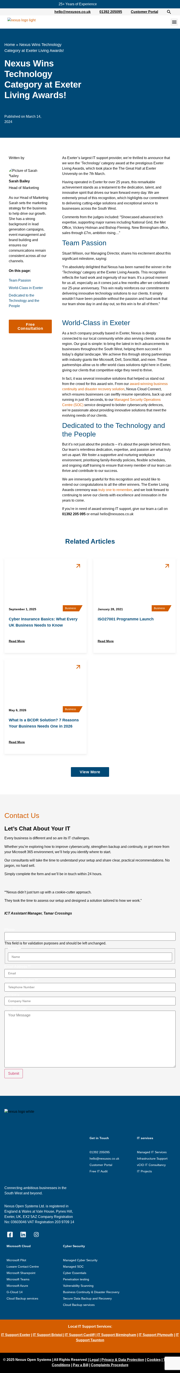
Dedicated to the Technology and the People (24, 300)
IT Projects (144, 1171)
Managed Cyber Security (80, 1260)
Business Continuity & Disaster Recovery (91, 1292)
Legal (94, 1360)
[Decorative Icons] (9, 1234)
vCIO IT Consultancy (151, 1165)
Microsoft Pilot (16, 1260)
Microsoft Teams (18, 1279)
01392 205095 (110, 12)
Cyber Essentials (74, 1273)
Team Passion (20, 280)
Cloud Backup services (22, 1298)
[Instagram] (36, 1234)
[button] (171, 11)
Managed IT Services (152, 1152)
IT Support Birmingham (116, 1335)
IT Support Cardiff (80, 1335)
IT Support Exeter (15, 1335)
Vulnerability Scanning (78, 1285)
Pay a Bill (80, 1365)
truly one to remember (115, 490)
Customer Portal (144, 12)
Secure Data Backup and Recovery (87, 1298)
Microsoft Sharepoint (21, 1273)
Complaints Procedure (109, 1365)
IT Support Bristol (48, 1335)
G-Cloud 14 (15, 1292)
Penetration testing (76, 1279)
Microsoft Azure (17, 1285)
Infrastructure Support (152, 1158)
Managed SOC (73, 1266)
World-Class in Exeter (26, 288)
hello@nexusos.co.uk (72, 12)
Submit (13, 1073)
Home (9, 44)
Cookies (154, 1360)
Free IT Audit (99, 1171)
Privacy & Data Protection (122, 1360)
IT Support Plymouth (156, 1335)
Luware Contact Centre (23, 1266)
